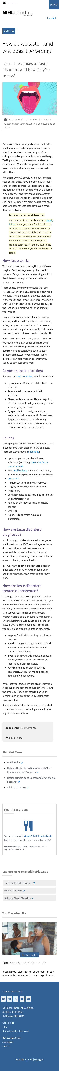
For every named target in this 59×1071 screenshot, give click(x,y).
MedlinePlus (13, 762)
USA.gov (38, 1059)
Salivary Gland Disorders (17, 898)
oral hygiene (20, 470)
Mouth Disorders (13, 890)
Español (51, 18)
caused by (33, 451)
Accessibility (8, 1042)
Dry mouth (13, 478)
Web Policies (8, 1022)
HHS (30, 1059)
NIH (24, 1059)
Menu (54, 4)
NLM (18, 1059)
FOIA (4, 1026)
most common (24, 376)
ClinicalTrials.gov (16, 787)
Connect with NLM (12, 991)
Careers (5, 1046)
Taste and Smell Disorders (18, 883)
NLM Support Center (11, 1037)
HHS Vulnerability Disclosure (15, 1031)
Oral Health (9, 31)
